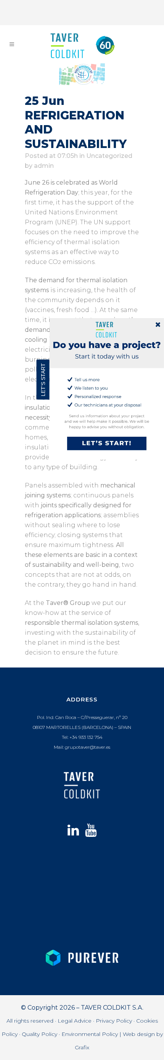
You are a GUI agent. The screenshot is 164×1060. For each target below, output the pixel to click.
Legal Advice (75, 1020)
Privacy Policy (114, 1020)
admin (44, 165)
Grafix (82, 1047)
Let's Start (43, 379)
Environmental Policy (89, 1034)
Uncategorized (109, 155)
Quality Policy (39, 1034)
